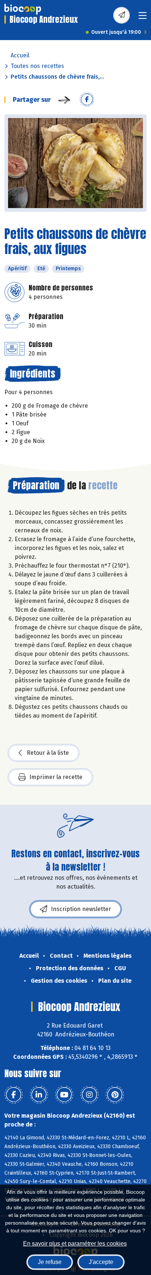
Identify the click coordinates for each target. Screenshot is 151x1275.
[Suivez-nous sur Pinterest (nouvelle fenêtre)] (115, 1095)
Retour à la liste (48, 752)
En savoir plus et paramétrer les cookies (75, 1243)
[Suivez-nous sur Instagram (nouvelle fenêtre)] (89, 1095)
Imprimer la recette (55, 777)
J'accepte (101, 1262)
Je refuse (50, 1262)
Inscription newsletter (81, 909)
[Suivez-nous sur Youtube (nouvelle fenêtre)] (64, 1095)
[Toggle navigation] (143, 17)
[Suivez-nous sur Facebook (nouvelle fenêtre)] (13, 1095)
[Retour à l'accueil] (22, 9)
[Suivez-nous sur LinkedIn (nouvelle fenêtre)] (39, 1095)
